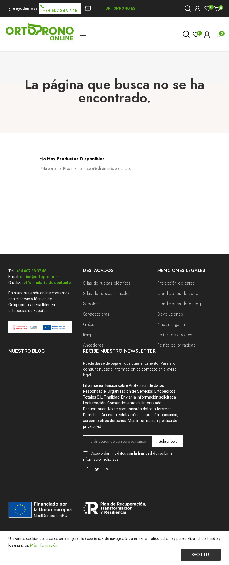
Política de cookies (174, 335)
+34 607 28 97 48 (31, 271)
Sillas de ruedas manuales (106, 293)
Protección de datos (176, 283)
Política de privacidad (176, 345)
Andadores (93, 345)
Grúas (88, 324)
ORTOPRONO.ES (120, 8)
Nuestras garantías (173, 324)
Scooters (91, 304)
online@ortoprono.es (40, 277)
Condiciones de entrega (180, 304)
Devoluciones (170, 314)
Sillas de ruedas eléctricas (106, 283)
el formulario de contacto (47, 282)
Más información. (44, 545)
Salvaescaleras (96, 314)
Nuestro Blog (26, 351)
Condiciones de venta (177, 293)
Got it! (200, 554)
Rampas (90, 335)
